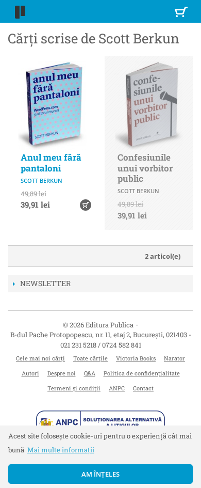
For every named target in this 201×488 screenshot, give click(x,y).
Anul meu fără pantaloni (51, 162)
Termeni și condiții (73, 388)
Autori (30, 373)
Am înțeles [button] (100, 474)
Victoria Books (136, 358)
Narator (174, 358)
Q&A (89, 373)
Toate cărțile (90, 358)
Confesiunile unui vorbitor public (145, 167)
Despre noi (61, 373)
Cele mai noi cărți (40, 358)
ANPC (117, 388)
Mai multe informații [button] (60, 449)
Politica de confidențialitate (142, 373)
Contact (143, 388)
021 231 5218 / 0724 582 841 (100, 345)
